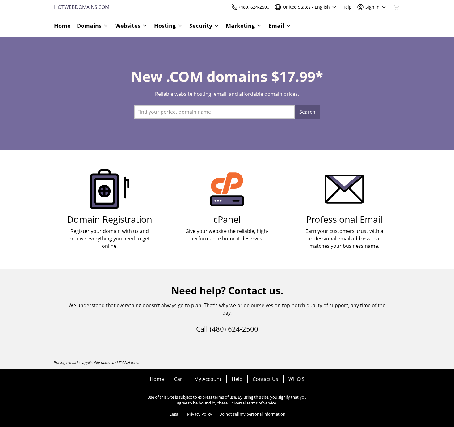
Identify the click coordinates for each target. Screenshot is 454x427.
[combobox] (214, 112)
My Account (207, 379)
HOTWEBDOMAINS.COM (81, 7)
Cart (179, 379)
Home (157, 379)
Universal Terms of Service (252, 403)
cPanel (227, 219)
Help (237, 379)
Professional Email (344, 219)
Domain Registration (109, 219)
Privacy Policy (199, 414)
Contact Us (265, 379)
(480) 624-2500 (234, 328)
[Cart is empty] (396, 7)
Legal (174, 414)
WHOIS (296, 379)
